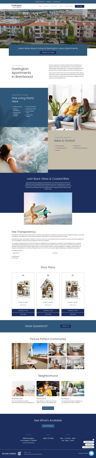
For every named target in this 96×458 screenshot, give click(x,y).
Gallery (61, 6)
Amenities (46, 6)
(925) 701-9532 (40, 2)
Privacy (25, 452)
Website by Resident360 (83, 453)
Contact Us (65, 326)
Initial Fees (15, 256)
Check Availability (48, 426)
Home (40, 6)
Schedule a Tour (23, 311)
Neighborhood (69, 6)
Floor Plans (54, 6)
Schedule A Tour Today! (48, 52)
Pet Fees (15, 258)
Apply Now (79, 6)
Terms (29, 452)
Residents (49, 2)
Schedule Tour (57, 2)
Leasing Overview (17, 250)
